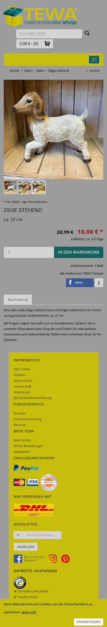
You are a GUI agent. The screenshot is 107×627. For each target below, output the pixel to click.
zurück (95, 70)
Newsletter (22, 451)
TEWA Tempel (93, 273)
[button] (47, 43)
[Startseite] (40, 15)
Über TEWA (22, 369)
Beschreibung (18, 299)
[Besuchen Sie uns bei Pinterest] (65, 558)
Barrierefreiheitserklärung (33, 397)
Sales (28, 70)
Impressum (22, 392)
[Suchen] (87, 33)
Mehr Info (29, 612)
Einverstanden (89, 622)
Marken (19, 375)
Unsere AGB (22, 386)
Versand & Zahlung (28, 419)
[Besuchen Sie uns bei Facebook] (31, 558)
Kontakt (20, 413)
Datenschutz (23, 380)
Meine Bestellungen (28, 446)
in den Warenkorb (78, 252)
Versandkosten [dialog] (37, 202)
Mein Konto (22, 440)
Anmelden (25, 547)
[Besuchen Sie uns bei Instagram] (54, 558)
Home (14, 70)
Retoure (20, 424)
